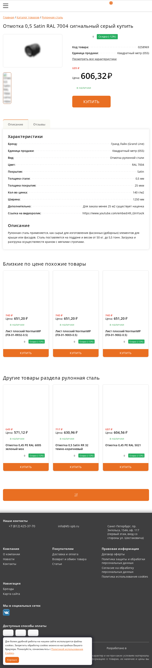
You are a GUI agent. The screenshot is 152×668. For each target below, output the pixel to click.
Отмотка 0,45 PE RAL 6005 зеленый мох (23, 447)
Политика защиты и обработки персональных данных (123, 561)
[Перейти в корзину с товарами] (147, 6)
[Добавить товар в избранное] (82, 36)
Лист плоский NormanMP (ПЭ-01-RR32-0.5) (23, 333)
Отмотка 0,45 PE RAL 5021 (123, 445)
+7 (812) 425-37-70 (22, 526)
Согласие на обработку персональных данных (118, 570)
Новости (8, 559)
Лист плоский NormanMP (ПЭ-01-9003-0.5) (73, 333)
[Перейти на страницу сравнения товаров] (128, 6)
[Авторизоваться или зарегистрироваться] (100, 6)
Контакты (9, 564)
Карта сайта (11, 594)
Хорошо (12, 659)
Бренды (8, 589)
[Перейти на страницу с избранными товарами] (118, 6)
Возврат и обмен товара (69, 559)
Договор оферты (113, 554)
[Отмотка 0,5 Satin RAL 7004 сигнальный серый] (32, 50)
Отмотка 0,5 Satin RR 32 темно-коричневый (71, 447)
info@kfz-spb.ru (68, 526)
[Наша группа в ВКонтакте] (6, 612)
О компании (11, 554)
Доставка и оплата (65, 554)
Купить (91, 101)
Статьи (57, 564)
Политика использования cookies (125, 576)
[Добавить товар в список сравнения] (74, 36)
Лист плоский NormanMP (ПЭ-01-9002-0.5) (123, 333)
